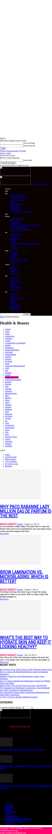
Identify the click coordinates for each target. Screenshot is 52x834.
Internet (15, 269)
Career (14, 223)
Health (6, 250)
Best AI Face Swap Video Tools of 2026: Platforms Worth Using (26, 669)
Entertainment (18, 227)
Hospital (15, 262)
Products (15, 282)
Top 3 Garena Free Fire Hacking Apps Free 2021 (22, 750)
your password (29, 146)
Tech (6, 232)
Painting (15, 278)
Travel (14, 303)
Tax (12, 296)
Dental (14, 253)
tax (6, 421)
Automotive (17, 218)
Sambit (20, 524)
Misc (12, 271)
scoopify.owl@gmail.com (19, 726)
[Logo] (15, 175)
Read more (4, 534)
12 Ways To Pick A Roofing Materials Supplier (18, 697)
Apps (12, 202)
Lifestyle (7, 264)
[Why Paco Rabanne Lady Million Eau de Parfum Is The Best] (20, 498)
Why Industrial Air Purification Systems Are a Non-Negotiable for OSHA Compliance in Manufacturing (25, 689)
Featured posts (11, 457)
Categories (4, 708)
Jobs (12, 266)
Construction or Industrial (26, 225)
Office (13, 273)
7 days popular (11, 461)
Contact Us (8, 188)
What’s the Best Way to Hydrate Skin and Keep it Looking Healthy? (25, 642)
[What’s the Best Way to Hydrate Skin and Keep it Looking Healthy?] (20, 629)
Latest (7, 455)
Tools (6, 193)
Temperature (17, 298)
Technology (17, 198)
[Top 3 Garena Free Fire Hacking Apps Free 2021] (6, 746)
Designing (15, 221)
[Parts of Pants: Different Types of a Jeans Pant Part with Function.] (6, 762)
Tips (6, 291)
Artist (6, 214)
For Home (15, 234)
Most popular (10, 459)
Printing (15, 280)
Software (15, 287)
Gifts (13, 246)
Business (7, 216)
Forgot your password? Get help (13, 151)
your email (27, 160)
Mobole (14, 207)
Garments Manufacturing (24, 243)
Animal (14, 255)
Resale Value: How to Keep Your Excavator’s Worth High (23, 685)
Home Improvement (21, 211)
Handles (14, 248)
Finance (14, 237)
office (7, 402)
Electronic (16, 205)
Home (6, 191)
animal (7, 329)
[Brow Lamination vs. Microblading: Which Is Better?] (20, 564)
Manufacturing (19, 200)
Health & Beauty (19, 260)
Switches (15, 289)
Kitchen (14, 209)
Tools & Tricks (18, 195)
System (14, 294)
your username (29, 143)
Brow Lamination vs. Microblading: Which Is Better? (24, 576)
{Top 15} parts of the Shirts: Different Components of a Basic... (26, 787)
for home (8, 361)
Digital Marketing (20, 230)
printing (8, 407)
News (6, 275)
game (7, 364)
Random (8, 466)
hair (6, 370)
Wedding (15, 310)
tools (7, 434)
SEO (12, 285)
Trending (15, 305)
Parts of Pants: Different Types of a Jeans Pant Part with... (25, 767)
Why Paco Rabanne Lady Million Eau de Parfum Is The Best (25, 511)
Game (13, 241)
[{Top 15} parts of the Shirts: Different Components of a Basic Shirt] (6, 782)
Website (14, 308)
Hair (12, 257)
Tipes (13, 301)
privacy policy (5, 153)
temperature (9, 428)
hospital (8, 382)
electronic (9, 352)
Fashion (14, 239)
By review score (11, 464)
